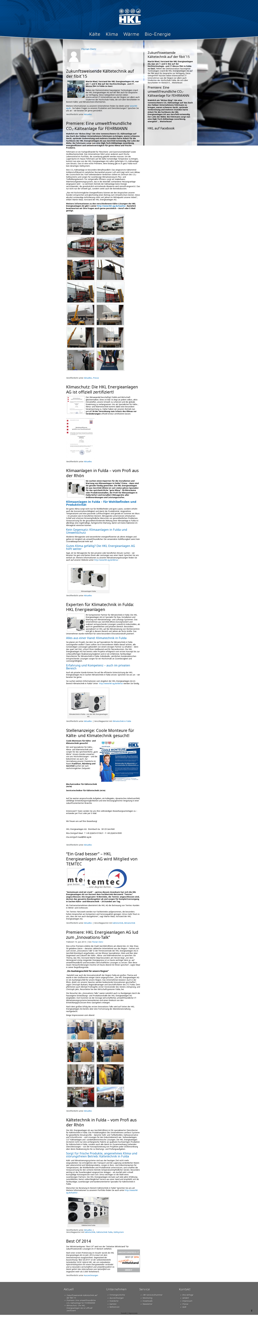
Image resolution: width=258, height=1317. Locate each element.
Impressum (187, 1301)
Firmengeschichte (117, 1295)
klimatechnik (129, 923)
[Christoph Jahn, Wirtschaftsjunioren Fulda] (110, 1052)
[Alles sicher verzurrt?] (80, 270)
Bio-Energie (158, 34)
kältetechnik (118, 923)
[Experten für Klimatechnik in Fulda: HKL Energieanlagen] (76, 630)
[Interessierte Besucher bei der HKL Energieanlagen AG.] (80, 1074)
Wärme (131, 34)
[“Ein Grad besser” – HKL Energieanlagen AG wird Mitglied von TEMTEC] (76, 885)
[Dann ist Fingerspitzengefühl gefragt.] (110, 315)
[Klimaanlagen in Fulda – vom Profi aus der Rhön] (76, 496)
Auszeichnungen (91, 1275)
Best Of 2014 (78, 1241)
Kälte (94, 34)
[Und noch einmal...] (80, 337)
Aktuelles (88, 114)
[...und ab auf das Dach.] (80, 315)
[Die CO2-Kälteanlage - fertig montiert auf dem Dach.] (80, 224)
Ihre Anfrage (187, 1295)
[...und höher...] (110, 292)
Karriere (113, 1304)
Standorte (114, 1301)
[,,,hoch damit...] (80, 292)
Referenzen (115, 1307)
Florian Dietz (97, 942)
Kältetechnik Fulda (104, 1232)
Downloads (148, 1301)
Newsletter (148, 1304)
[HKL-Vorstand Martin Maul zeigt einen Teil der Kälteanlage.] (80, 360)
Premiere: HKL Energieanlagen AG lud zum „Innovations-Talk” (102, 934)
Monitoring (147, 1298)
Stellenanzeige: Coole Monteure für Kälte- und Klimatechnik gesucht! (100, 733)
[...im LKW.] (80, 247)
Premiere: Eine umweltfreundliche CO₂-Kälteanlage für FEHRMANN (99, 126)
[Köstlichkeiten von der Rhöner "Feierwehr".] (80, 1097)
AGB (184, 1307)
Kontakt (124, 1313)
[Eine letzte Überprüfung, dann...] (110, 270)
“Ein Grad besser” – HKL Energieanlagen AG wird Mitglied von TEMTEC (101, 859)
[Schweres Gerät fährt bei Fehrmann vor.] (110, 247)
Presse (96, 378)
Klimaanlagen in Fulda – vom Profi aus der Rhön (102, 473)
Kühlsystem (119, 1232)
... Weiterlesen (176, 82)
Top (251, 1310)
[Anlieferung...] (110, 224)
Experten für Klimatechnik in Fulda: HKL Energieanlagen (100, 607)
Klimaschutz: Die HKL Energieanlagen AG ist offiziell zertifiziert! (102, 389)
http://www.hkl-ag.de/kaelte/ (111, 206)
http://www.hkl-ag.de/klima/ (106, 560)
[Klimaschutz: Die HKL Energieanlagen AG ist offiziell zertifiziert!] (76, 413)
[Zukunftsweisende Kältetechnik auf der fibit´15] (76, 97)
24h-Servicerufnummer (153, 1295)
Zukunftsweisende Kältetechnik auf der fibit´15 (100, 73)
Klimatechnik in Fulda (122, 721)
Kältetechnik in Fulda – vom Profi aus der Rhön (101, 1122)
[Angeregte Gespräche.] (110, 1097)
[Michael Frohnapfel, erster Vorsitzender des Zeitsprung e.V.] (80, 1052)
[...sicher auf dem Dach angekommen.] (110, 337)
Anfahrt (185, 1298)
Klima (112, 34)
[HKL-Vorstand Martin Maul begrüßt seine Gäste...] (80, 1029)
